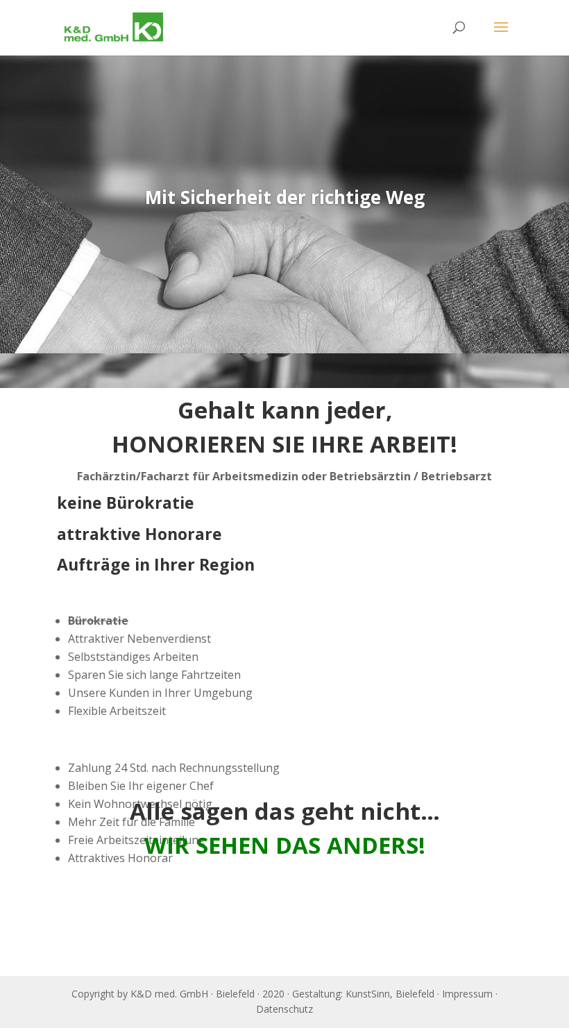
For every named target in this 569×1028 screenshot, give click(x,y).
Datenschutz (284, 1009)
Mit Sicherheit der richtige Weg (285, 197)
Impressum (467, 993)
